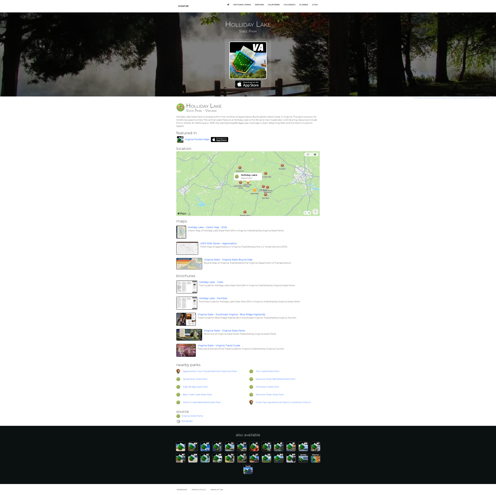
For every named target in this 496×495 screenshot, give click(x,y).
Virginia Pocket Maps (197, 139)
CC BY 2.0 (488, 98)
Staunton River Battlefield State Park (275, 379)
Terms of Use (216, 490)
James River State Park (195, 379)
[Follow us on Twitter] (228, 4)
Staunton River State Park (270, 394)
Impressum (182, 490)
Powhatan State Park (267, 387)
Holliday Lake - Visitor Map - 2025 (207, 227)
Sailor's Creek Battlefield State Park (202, 402)
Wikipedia (187, 421)
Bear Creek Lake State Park (197, 394)
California (274, 4)
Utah (315, 4)
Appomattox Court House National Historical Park (210, 371)
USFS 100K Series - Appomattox (218, 243)
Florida (303, 4)
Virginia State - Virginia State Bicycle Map (228, 259)
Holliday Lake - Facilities (213, 298)
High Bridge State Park (195, 387)
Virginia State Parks (192, 416)
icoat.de (183, 6)
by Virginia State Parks (448, 98)
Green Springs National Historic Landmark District (283, 402)
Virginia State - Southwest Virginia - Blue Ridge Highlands (231, 314)
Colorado (290, 4)
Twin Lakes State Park (267, 371)
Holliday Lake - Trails (211, 282)
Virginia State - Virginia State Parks (224, 330)
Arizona (259, 4)
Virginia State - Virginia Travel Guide (219, 345)
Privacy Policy (199, 490)
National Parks (242, 4)
